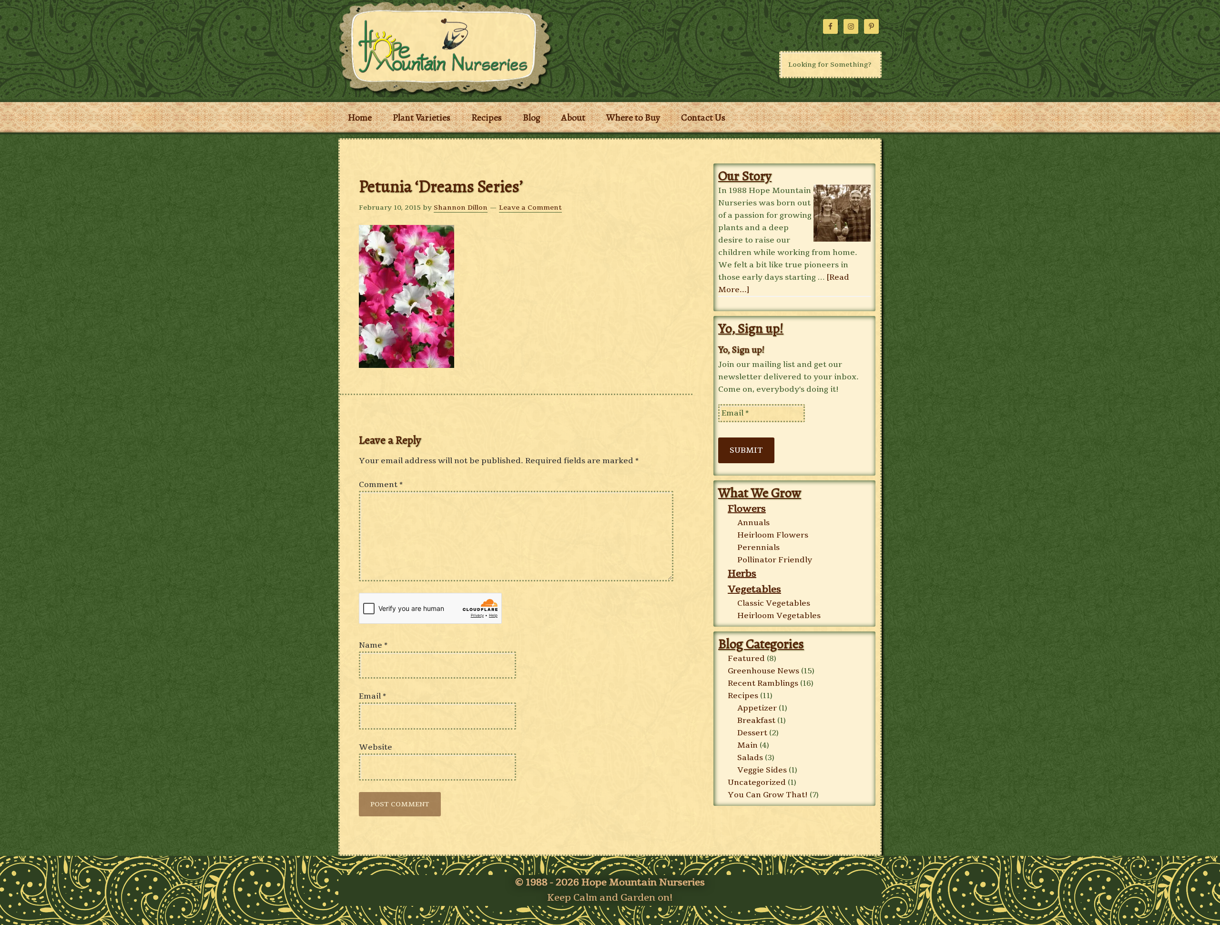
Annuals (753, 523)
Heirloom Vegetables (779, 615)
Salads (750, 757)
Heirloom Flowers (772, 535)
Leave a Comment (530, 207)
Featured (746, 658)
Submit (746, 450)
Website (375, 747)
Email (372, 696)
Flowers (747, 508)
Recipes (743, 696)
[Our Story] (842, 214)
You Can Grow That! (768, 795)
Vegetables (754, 589)
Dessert (752, 733)
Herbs (742, 573)
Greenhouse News (763, 671)
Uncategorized (757, 782)
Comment (381, 484)
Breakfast (756, 720)
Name (373, 645)
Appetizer (757, 708)
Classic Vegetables (773, 603)
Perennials (758, 547)
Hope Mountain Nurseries (457, 47)
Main (747, 745)
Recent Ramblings (763, 683)
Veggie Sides (762, 770)
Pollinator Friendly (774, 560)
